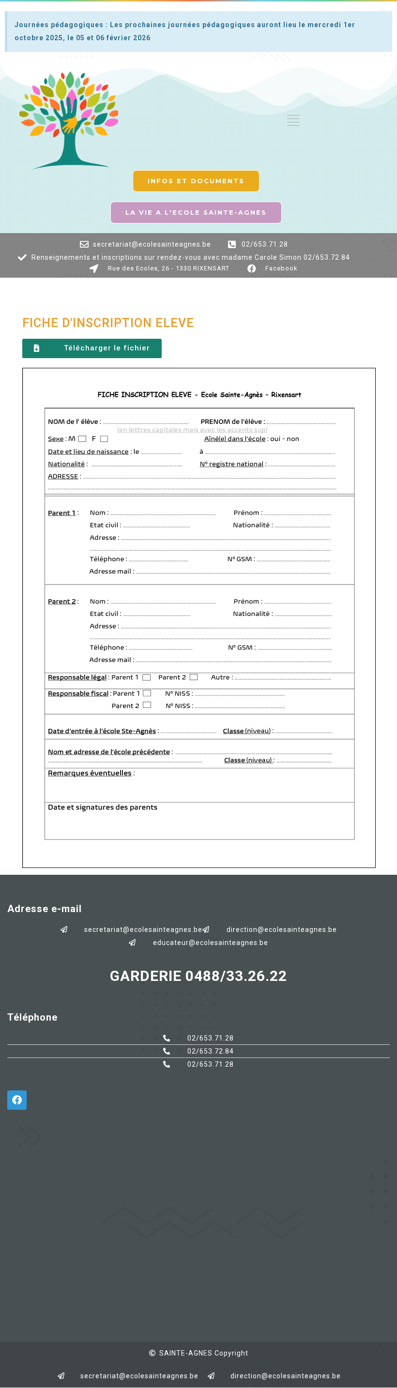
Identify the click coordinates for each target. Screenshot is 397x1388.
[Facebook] (17, 1100)
